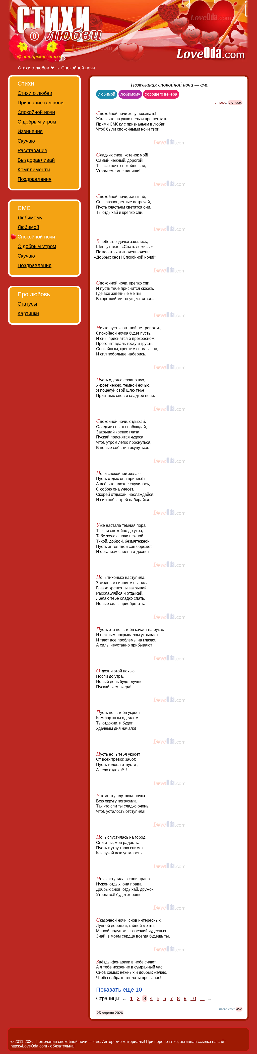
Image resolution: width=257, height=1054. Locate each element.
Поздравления (34, 179)
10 (193, 998)
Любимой (28, 227)
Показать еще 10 (119, 989)
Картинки (28, 313)
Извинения (30, 131)
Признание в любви (40, 102)
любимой (106, 94)
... (202, 998)
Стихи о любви (35, 93)
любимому (130, 94)
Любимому (30, 217)
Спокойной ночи (36, 112)
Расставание (32, 150)
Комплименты (34, 169)
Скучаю (26, 141)
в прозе (220, 102)
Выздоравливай (36, 160)
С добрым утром (37, 122)
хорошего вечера (161, 94)
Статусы (27, 304)
